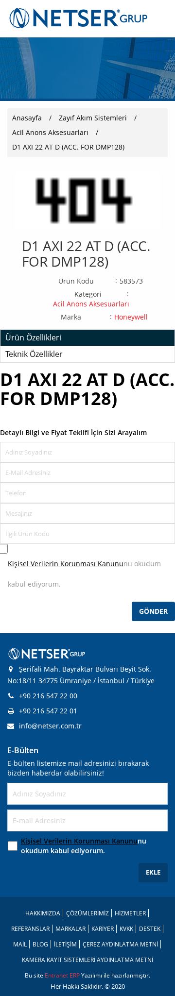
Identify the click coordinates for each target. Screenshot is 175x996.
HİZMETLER (130, 913)
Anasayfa (27, 117)
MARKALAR (70, 929)
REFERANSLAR (30, 929)
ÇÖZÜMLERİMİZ (87, 913)
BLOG (40, 944)
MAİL (20, 944)
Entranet (57, 975)
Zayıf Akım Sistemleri (93, 117)
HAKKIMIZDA (42, 913)
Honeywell (131, 316)
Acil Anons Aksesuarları (50, 132)
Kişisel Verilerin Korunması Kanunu (65, 563)
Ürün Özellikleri (33, 337)
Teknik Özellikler (34, 354)
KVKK (126, 929)
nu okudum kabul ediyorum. (83, 845)
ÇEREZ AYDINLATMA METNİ (120, 944)
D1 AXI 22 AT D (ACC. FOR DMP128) (68, 147)
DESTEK (149, 929)
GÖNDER (153, 611)
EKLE (153, 872)
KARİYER (102, 929)
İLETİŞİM (65, 944)
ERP (75, 975)
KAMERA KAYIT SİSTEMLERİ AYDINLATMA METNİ (87, 960)
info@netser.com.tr (50, 725)
